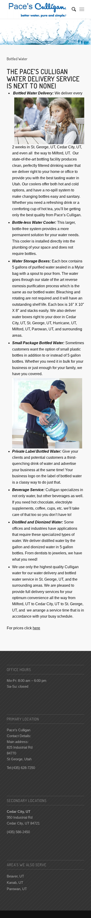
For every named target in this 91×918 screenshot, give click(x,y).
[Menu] (81, 9)
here (36, 628)
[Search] (71, 9)
